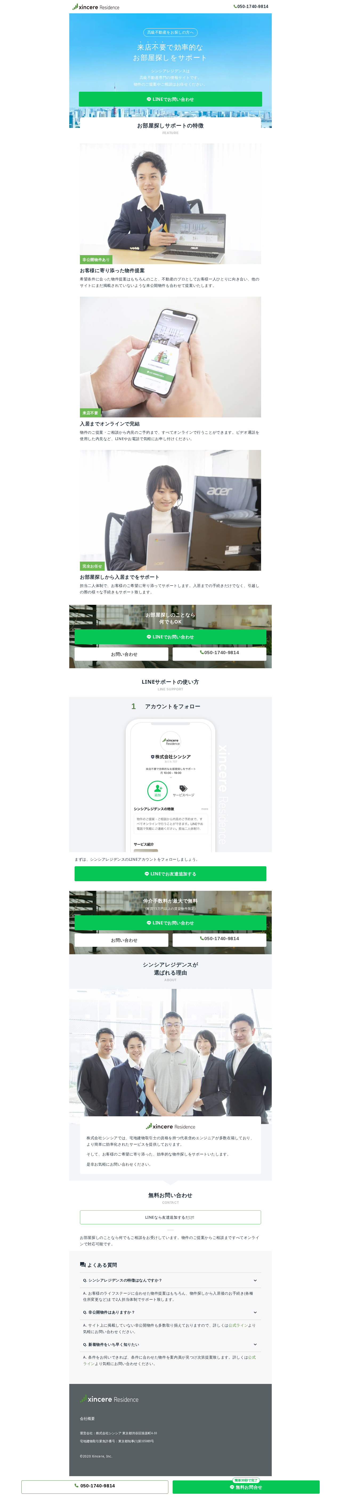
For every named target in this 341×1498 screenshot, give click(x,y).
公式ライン (238, 1325)
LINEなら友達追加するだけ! (170, 1217)
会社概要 (87, 1419)
